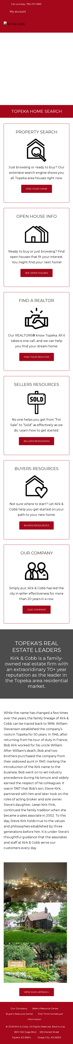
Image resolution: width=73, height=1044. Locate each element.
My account (17, 11)
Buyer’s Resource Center (19, 1013)
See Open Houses (36, 272)
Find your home (36, 188)
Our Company (36, 609)
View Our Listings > (36, 992)
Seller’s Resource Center (45, 1008)
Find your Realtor (36, 356)
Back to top (58, 1026)
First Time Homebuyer (50, 1013)
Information (34, 1019)
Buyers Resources (36, 525)
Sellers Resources (36, 441)
